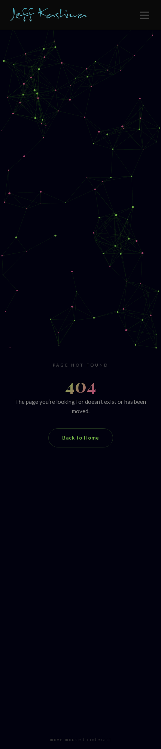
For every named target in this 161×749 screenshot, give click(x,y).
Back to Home (80, 438)
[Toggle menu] (144, 15)
